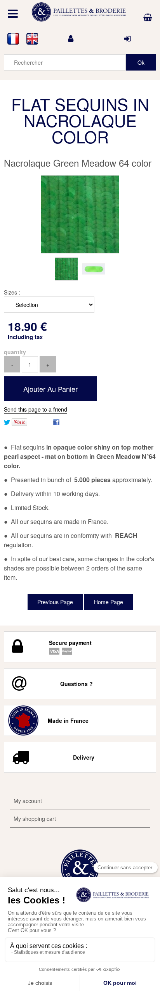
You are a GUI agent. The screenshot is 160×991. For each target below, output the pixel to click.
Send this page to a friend (35, 409)
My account (28, 801)
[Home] (80, 868)
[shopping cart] (147, 17)
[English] (32, 38)
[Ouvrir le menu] (13, 13)
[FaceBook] (56, 421)
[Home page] (80, 12)
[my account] (70, 38)
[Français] (13, 38)
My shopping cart (35, 818)
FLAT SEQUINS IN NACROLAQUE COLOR (80, 120)
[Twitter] (7, 421)
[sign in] (127, 38)
